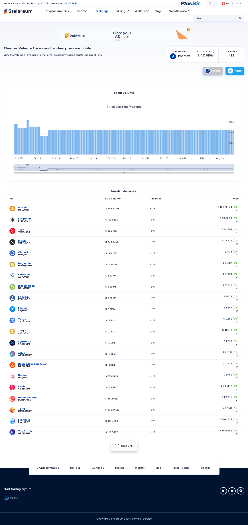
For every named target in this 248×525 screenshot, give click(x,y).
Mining (119, 468)
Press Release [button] (177, 11)
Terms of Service (142, 518)
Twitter (238, 70)
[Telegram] (240, 490)
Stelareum (117, 518)
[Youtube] (232, 490)
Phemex (215, 70)
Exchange (102, 11)
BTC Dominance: (12, 3)
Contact (206, 468)
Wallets (140, 468)
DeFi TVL (82, 11)
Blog (158, 11)
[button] (190, 3)
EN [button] (237, 3)
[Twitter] (223, 490)
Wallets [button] (140, 11)
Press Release (181, 468)
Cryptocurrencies (57, 11)
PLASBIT (13, 498)
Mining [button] (120, 11)
